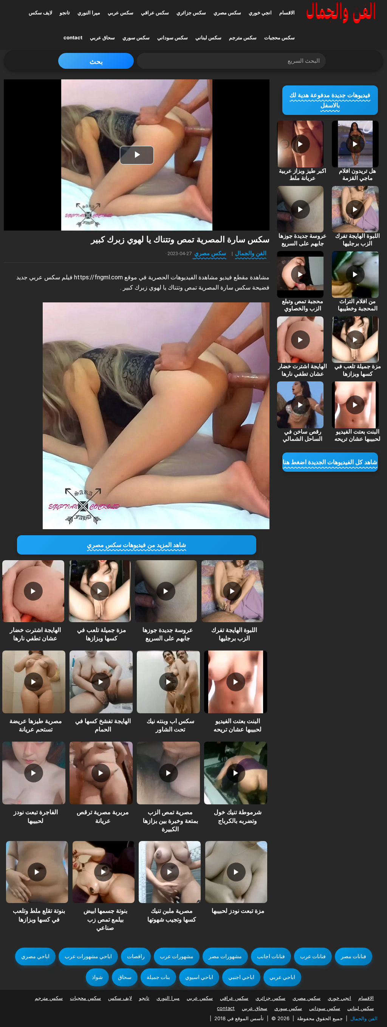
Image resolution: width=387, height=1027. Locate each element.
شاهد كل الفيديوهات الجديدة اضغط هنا (330, 462)
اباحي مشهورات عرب (88, 956)
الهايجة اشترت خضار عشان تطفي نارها (302, 370)
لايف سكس (40, 12)
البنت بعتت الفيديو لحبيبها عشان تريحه (357, 435)
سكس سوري (136, 37)
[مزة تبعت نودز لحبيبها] (236, 872)
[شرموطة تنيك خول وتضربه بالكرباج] (235, 773)
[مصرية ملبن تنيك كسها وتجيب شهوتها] (170, 872)
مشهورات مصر (225, 956)
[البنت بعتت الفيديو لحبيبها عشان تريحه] (235, 682)
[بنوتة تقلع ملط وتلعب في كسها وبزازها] (37, 872)
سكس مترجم (243, 37)
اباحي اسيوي (199, 977)
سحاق (125, 977)
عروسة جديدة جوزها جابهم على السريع (303, 239)
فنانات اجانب (271, 956)
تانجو (65, 12)
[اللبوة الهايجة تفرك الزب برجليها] (232, 591)
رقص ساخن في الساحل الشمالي (302, 435)
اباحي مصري (35, 956)
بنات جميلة (158, 977)
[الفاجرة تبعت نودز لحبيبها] (33, 773)
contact (72, 37)
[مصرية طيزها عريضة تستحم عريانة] (33, 682)
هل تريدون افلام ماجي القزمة (357, 174)
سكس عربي (120, 12)
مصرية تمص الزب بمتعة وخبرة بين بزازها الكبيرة (170, 821)
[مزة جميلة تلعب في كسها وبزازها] (100, 591)
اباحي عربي (282, 977)
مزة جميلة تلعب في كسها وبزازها (357, 370)
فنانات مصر (353, 956)
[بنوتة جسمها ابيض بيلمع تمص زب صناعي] (104, 872)
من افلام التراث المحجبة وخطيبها (358, 305)
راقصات (136, 956)
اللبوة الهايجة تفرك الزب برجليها (357, 239)
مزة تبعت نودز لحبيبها (238, 910)
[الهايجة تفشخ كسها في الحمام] (101, 682)
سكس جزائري (191, 12)
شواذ (97, 977)
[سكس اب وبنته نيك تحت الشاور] (168, 682)
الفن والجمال (250, 253)
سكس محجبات (279, 37)
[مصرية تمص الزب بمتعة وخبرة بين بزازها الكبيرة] (168, 773)
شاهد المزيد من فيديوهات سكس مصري (136, 545)
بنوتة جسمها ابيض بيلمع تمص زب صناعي (105, 919)
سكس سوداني (172, 37)
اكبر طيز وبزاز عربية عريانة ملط (302, 174)
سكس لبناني (208, 37)
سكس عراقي (155, 12)
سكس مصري (227, 12)
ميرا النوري (88, 12)
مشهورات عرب (177, 956)
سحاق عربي (102, 37)
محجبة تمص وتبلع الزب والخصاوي (302, 305)
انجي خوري (260, 12)
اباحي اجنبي (241, 977)
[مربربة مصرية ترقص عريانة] (101, 773)
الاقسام (287, 12)
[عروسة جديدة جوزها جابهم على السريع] (166, 591)
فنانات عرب (313, 956)
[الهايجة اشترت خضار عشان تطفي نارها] (33, 591)
